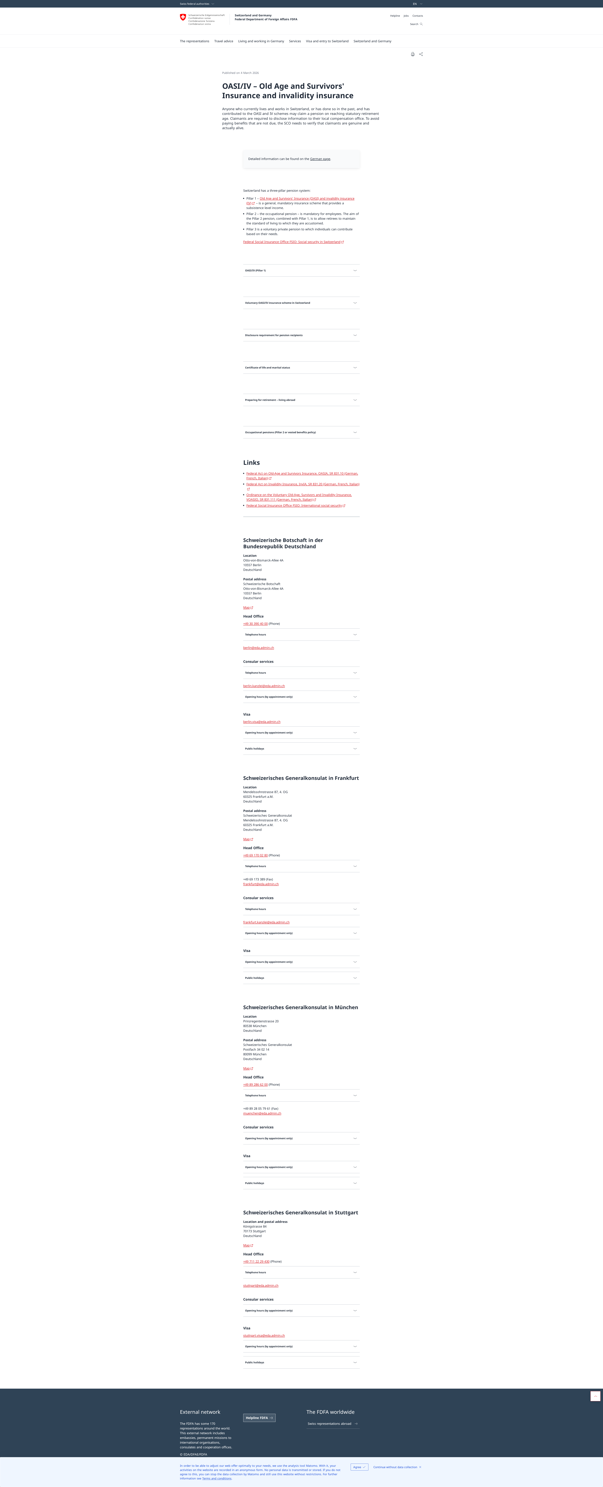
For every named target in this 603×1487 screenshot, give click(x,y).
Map (246, 607)
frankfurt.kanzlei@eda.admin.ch (266, 922)
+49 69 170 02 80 (255, 855)
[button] (194, 41)
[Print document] (413, 54)
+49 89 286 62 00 (255, 1084)
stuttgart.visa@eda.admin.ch (264, 1335)
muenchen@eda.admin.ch (262, 1113)
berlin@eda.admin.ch (258, 648)
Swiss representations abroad (329, 1423)
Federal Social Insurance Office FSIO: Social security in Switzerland (291, 242)
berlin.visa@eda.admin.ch (261, 722)
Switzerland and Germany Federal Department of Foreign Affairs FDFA (266, 17)
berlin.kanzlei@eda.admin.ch (264, 686)
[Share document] (421, 54)
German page (320, 159)
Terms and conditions (216, 1478)
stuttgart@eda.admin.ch (260, 1285)
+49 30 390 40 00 (255, 623)
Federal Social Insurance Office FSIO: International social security (294, 505)
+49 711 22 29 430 (256, 1261)
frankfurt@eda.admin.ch (261, 884)
